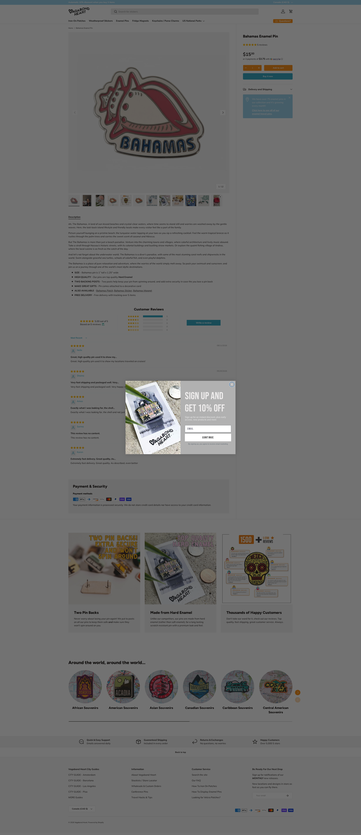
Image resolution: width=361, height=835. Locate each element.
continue (208, 437)
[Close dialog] (231, 384)
